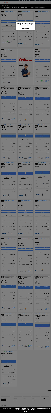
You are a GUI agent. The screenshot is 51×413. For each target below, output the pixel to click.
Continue (25, 28)
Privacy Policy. (32, 409)
